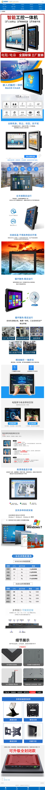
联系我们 (40, 8)
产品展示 (31, 6)
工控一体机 (4, 6)
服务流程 (22, 8)
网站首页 (4, 4)
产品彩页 (31, 8)
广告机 (22, 6)
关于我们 (13, 8)
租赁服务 (4, 8)
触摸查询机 (40, 4)
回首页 (2, 783)
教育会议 (31, 4)
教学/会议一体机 (7, 779)
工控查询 (22, 4)
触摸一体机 (13, 6)
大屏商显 (13, 4)
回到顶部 (42, 783)
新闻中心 (40, 6)
